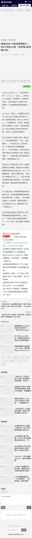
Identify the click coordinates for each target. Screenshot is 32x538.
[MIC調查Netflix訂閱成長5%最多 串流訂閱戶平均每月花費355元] (7, 449)
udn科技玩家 (4, 40)
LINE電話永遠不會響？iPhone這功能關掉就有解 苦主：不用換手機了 (23, 438)
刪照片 (13, 361)
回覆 (29, 507)
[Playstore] (19, 526)
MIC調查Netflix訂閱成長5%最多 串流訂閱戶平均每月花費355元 (22, 448)
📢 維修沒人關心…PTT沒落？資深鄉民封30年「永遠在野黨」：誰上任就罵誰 (16, 276)
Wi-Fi (9, 357)
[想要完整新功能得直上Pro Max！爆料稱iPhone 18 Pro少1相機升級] (7, 349)
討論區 (3, 489)
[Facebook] (9, 526)
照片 (19, 361)
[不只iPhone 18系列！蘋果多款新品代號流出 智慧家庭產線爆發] (7, 339)
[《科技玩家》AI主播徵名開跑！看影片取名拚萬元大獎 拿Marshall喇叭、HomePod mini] (7, 412)
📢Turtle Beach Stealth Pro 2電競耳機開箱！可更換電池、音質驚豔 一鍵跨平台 (15, 258)
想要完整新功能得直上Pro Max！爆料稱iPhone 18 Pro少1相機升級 (23, 348)
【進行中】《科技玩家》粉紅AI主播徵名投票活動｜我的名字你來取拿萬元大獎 (22, 378)
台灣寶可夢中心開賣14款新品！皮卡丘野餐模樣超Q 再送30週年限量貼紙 (22, 428)
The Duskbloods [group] (7, 10)
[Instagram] (13, 526)
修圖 (3, 364)
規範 (3, 507)
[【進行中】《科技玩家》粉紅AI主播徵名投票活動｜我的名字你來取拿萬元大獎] (7, 379)
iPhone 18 (5, 321)
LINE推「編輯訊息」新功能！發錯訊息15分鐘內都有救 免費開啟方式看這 (22, 468)
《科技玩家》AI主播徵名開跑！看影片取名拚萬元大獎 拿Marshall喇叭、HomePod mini (22, 411)
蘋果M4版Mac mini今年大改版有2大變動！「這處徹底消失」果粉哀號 (23, 400)
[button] (28, 2)
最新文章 (5, 5)
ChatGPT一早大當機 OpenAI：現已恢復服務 (23, 458)
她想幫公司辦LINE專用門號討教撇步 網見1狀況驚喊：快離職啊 (23, 389)
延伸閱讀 (4, 372)
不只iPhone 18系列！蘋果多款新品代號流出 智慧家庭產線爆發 (22, 338)
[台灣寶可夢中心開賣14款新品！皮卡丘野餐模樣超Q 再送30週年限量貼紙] (7, 429)
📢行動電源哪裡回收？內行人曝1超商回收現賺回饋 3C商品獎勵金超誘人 (16, 267)
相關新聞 (4, 421)
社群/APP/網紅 (25, 5)
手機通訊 (14, 5)
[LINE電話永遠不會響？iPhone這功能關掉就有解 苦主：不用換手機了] (7, 439)
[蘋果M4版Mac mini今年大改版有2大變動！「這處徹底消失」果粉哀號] (7, 401)
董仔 (3, 357)
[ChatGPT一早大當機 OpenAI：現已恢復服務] (7, 459)
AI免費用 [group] (20, 10)
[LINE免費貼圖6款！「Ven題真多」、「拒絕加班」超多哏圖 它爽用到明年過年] (7, 480)
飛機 (22, 357)
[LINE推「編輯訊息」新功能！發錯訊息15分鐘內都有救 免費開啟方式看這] (7, 469)
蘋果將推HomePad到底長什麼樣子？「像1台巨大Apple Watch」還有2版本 (22, 328)
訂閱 (24, 530)
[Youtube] (26, 2)
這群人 (16, 357)
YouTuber (5, 361)
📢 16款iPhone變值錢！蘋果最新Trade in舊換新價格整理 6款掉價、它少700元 (16, 291)
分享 (10, 116)
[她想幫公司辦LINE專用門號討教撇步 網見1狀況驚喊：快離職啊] (7, 390)
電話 (28, 357)
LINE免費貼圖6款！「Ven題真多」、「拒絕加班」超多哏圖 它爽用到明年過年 (22, 479)
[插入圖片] (24, 507)
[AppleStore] (22, 526)
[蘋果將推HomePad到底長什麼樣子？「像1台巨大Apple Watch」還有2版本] (7, 329)
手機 (25, 361)
